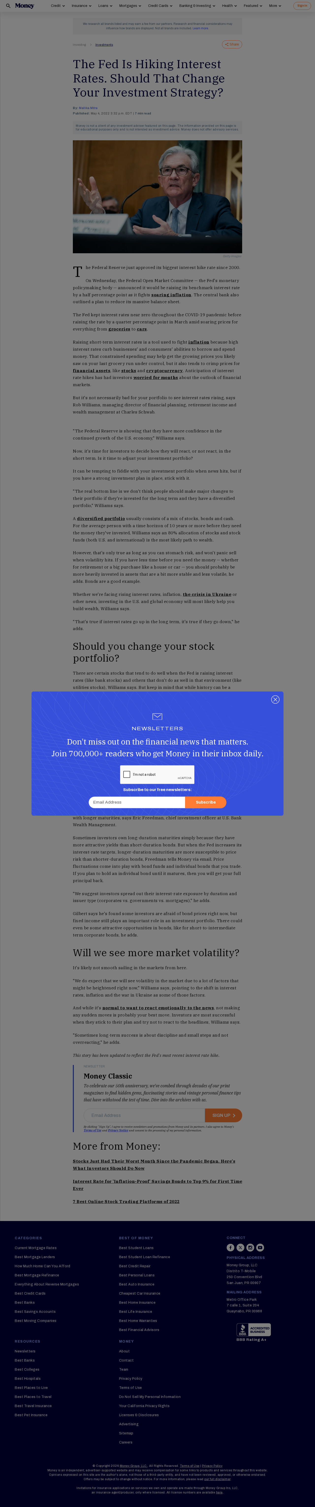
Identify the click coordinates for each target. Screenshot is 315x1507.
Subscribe (206, 802)
